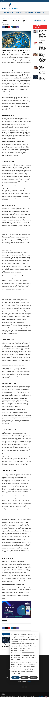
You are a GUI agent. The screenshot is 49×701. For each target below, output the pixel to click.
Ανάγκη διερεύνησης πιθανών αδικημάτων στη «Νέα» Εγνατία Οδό (42, 69)
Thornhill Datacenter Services (41, 696)
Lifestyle (7, 18)
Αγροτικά (18, 693)
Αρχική (3, 18)
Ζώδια (8, 620)
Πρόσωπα (3, 694)
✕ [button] (37, 633)
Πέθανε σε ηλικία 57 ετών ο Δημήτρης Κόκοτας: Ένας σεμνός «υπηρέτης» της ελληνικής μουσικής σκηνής (42, 35)
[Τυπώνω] (14, 27)
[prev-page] (3, 648)
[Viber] (17, 27)
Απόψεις (13, 693)
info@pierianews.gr (27, 683)
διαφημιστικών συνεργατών (18, 671)
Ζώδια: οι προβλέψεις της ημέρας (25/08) (6, 645)
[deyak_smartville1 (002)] (16, 609)
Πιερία (10, 693)
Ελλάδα (22, 693)
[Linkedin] (12, 27)
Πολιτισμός (34, 693)
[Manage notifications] (46, 697)
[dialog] (24, 656)
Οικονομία (26, 693)
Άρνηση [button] (25, 677)
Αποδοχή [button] (16, 677)
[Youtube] (26, 687)
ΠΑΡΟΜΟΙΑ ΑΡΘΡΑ (7, 634)
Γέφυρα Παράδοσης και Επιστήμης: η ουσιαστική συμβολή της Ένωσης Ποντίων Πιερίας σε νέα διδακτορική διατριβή (42, 58)
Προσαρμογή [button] (34, 677)
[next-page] (5, 648)
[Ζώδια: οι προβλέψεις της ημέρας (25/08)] (6, 640)
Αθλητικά (38, 693)
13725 (29, 681)
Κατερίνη (6, 693)
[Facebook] (3, 27)
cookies (28, 671)
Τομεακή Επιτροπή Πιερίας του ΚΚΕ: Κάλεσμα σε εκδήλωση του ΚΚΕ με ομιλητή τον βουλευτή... (42, 46)
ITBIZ (35, 696)
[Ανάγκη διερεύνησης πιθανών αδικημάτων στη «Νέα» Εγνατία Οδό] (35, 67)
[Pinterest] (9, 27)
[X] (6, 27)
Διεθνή (43, 693)
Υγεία (30, 693)
